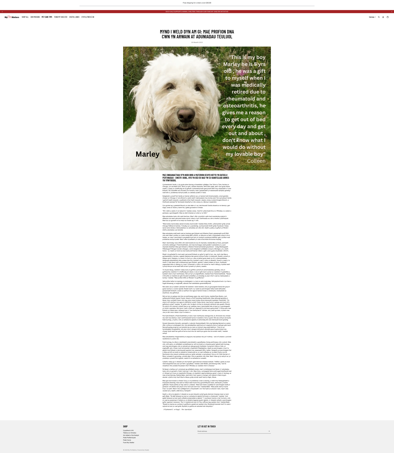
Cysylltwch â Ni (128, 430)
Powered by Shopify (143, 450)
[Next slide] (391, 11)
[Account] (383, 17)
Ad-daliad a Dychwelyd (131, 435)
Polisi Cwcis (127, 440)
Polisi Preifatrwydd (129, 437)
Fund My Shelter (128, 442)
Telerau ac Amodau (129, 433)
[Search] (379, 17)
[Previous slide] (2, 11)
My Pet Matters (132, 450)
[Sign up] (269, 431)
